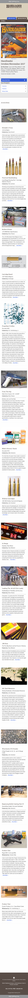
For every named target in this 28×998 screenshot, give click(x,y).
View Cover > (14, 58)
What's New (5, 91)
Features (4, 88)
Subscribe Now (11, 18)
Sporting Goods (21, 18)
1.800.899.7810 (19, 988)
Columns (4, 86)
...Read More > (5, 149)
